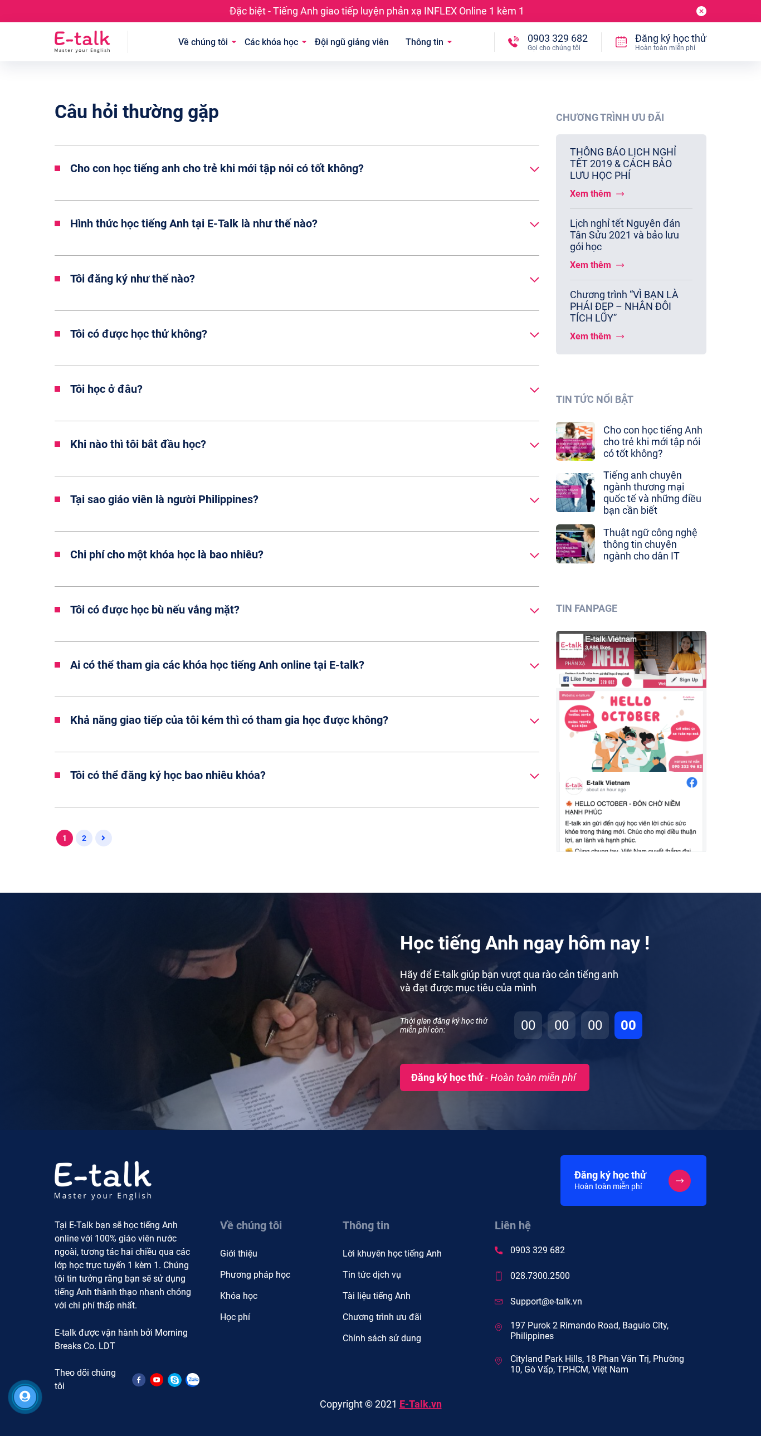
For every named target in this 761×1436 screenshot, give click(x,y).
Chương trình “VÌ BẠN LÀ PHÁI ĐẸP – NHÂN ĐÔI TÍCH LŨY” (624, 306)
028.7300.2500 (540, 1276)
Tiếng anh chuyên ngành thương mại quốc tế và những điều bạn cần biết (652, 492)
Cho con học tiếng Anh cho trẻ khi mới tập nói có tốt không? (653, 441)
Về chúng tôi (203, 42)
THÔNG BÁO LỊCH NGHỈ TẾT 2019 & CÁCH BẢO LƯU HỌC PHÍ (623, 163)
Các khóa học (271, 42)
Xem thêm (591, 193)
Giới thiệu (238, 1253)
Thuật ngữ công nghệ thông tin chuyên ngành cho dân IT (650, 544)
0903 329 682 (537, 1250)
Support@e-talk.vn (546, 1301)
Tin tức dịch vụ (372, 1274)
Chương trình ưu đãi (382, 1317)
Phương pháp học (255, 1274)
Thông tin (424, 42)
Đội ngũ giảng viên (352, 42)
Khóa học (238, 1296)
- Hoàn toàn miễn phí (493, 1077)
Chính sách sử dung (382, 1338)
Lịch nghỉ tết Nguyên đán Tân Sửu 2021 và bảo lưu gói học (625, 234)
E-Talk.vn (420, 1404)
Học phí (235, 1317)
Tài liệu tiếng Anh (377, 1296)
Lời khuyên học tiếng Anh (392, 1253)
